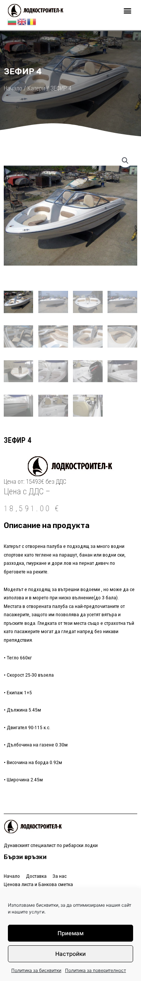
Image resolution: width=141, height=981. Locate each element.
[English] (22, 21)
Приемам (70, 933)
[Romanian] (32, 21)
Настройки (70, 953)
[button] (127, 11)
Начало (13, 88)
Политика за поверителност (95, 970)
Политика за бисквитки (36, 970)
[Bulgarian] (12, 21)
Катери (36, 88)
